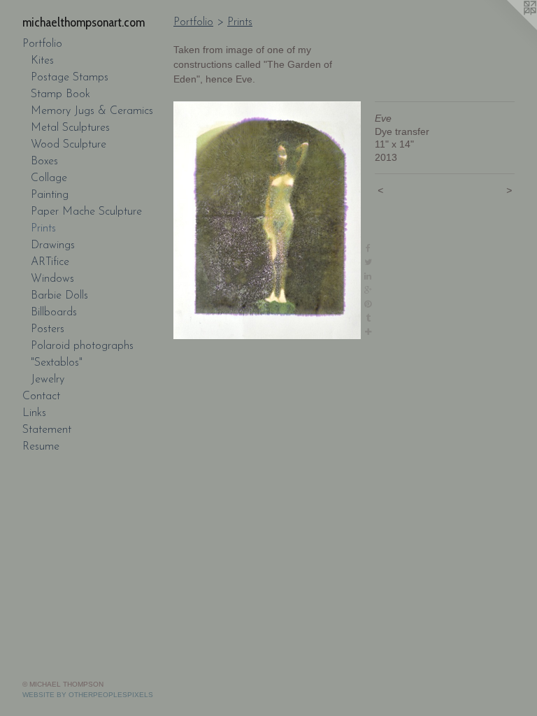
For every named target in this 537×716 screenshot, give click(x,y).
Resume (40, 446)
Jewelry (47, 379)
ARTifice (50, 262)
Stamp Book (60, 94)
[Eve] (267, 220)
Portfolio (42, 44)
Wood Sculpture (68, 144)
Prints (43, 228)
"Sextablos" (57, 362)
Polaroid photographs (82, 346)
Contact (41, 396)
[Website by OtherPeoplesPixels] (509, 28)
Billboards (54, 312)
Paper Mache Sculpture (86, 211)
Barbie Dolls (59, 295)
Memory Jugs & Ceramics (92, 111)
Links (34, 413)
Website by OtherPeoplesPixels (87, 695)
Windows (52, 279)
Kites (42, 60)
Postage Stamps (69, 77)
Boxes (44, 161)
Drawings (53, 245)
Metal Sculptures (70, 128)
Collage (49, 178)
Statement (46, 430)
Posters (47, 329)
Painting (50, 195)
